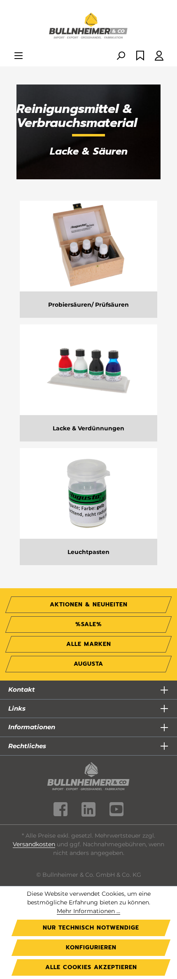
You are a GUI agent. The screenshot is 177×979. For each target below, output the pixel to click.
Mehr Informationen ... (88, 911)
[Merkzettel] (140, 56)
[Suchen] (120, 56)
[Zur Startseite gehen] (88, 26)
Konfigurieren (91, 947)
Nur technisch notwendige (91, 927)
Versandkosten (34, 844)
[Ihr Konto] (159, 56)
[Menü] (18, 56)
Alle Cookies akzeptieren (91, 967)
